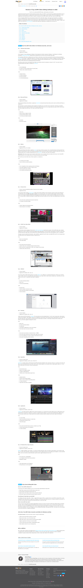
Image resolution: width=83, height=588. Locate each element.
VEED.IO (39, 274)
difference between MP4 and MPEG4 (41, 530)
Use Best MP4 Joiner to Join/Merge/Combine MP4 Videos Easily (28, 540)
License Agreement (39, 581)
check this (36, 63)
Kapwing (32, 316)
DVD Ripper (35, 1)
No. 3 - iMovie (21, 30)
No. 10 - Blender (22, 39)
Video (22, 564)
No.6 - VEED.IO (22, 34)
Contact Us (48, 573)
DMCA (44, 581)
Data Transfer (47, 1)
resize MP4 (20, 58)
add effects (40, 152)
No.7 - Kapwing (21, 35)
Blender (19, 450)
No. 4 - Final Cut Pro (22, 31)
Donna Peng (35, 558)
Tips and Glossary (41, 574)
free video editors (29, 21)
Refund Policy (47, 581)
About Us (47, 570)
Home (19, 564)
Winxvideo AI (41, 1)
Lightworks (20, 411)
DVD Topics (40, 570)
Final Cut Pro (31, 192)
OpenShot (19, 362)
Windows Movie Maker (26, 55)
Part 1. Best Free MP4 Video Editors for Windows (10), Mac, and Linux (30, 25)
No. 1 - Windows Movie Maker (24, 27)
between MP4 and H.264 (52, 530)
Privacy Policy (33, 581)
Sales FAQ (48, 574)
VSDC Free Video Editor (39, 230)
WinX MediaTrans (32, 574)
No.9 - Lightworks (22, 38)
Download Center (54, 1)
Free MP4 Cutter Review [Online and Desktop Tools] (50, 540)
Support (60, 1)
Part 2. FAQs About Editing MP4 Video (25, 41)
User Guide (48, 577)
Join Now (63, 573)
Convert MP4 (26, 564)
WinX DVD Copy (32, 573)
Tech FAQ (47, 576)
